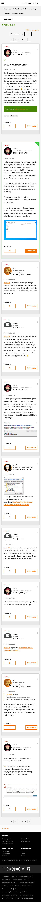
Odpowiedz (31, 126)
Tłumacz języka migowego (26, 882)
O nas (22, 851)
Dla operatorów (6, 851)
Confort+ (4, 886)
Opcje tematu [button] (9, 19)
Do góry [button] (6, 828)
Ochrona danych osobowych (9, 895)
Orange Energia (26, 886)
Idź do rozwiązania (33, 30)
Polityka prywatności (20, 892)
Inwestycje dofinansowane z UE (24, 898)
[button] (37, 48)
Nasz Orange (7, 9)
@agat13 (7, 548)
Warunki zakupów (7, 892)
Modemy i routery (30, 9)
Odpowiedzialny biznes (24, 876)
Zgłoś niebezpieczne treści (9, 882)
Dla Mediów (5, 856)
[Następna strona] (29, 39)
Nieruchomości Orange (26, 895)
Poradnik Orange (14, 886)
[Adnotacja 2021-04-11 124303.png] (20, 230)
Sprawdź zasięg (25, 841)
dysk (6, 116)
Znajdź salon (24, 839)
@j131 (6, 766)
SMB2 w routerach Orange (16, 65)
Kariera (23, 856)
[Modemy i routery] (17, 34)
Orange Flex (5, 876)
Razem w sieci (6, 879)
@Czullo (7, 283)
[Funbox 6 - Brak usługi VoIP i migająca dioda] (26, 34)
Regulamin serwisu (20, 889)
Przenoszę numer (7, 839)
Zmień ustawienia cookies (20, 879)
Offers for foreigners (7, 898)
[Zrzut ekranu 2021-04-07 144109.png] (20, 429)
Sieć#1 (13, 876)
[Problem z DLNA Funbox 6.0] (30, 34)
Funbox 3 (14, 116)
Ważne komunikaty (7, 889)
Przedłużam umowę (7, 841)
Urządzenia (18, 9)
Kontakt (23, 853)
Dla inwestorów (6, 853)
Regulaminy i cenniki (7, 843)
